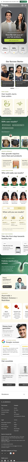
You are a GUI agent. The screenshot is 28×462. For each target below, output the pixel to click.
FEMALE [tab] (19, 208)
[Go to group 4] (18, 88)
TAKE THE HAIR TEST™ (14, 40)
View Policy (7, 335)
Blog (15, 412)
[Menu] (25, 5)
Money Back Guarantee (6, 422)
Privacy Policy (4, 424)
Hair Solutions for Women (19, 416)
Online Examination (5, 410)
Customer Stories (5, 412)
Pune (15, 422)
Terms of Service (4, 426)
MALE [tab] (8, 208)
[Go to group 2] (15, 88)
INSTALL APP (23, 1)
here (16, 446)
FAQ (2, 408)
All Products (16, 414)
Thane (15, 426)
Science (15, 408)
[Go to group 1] (12, 88)
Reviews (3, 414)
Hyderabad (16, 430)
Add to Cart (9, 384)
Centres (15, 420)
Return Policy (4, 428)
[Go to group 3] (16, 88)
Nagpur (15, 424)
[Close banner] (1, 1)
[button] (14, 394)
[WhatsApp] (22, 5)
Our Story (16, 410)
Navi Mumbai (16, 428)
